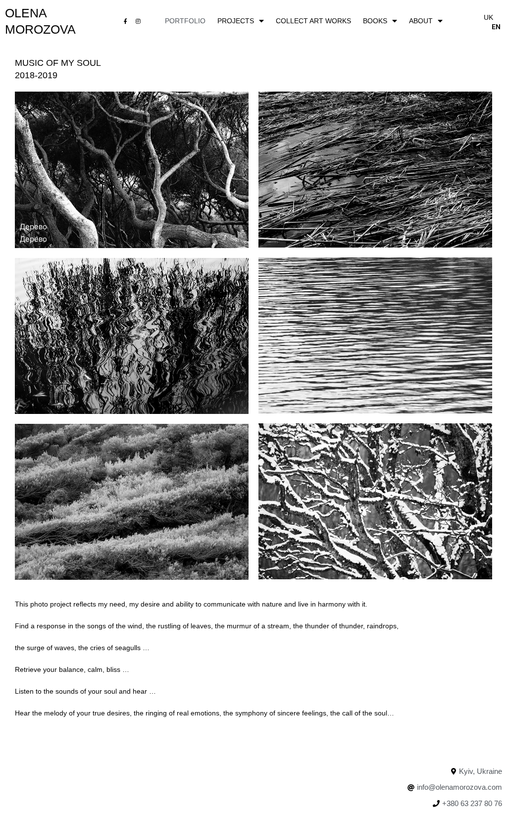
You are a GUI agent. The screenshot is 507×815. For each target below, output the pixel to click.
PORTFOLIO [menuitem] (185, 21)
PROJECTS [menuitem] (235, 21)
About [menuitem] (421, 21)
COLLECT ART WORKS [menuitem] (313, 21)
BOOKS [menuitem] (375, 21)
